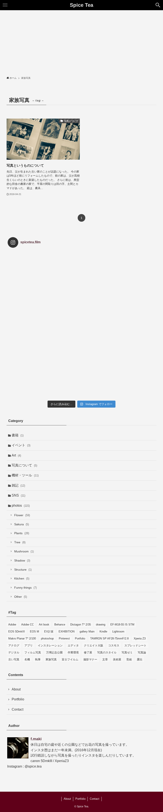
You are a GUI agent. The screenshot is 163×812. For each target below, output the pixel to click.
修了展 (88, 652)
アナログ (13, 645)
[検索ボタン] (158, 5)
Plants (21, 533)
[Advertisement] (81, 42)
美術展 (117, 659)
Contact (17, 709)
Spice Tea (81, 5)
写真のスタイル (107, 652)
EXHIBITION (66, 631)
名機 (27, 659)
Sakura (21, 524)
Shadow (22, 560)
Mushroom (24, 551)
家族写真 (51, 659)
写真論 (142, 652)
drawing (100, 624)
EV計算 (48, 631)
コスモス (113, 645)
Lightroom (118, 631)
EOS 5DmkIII (16, 631)
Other (20, 596)
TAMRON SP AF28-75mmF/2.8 (109, 638)
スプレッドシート (135, 645)
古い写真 (13, 659)
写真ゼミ (127, 652)
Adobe (12, 624)
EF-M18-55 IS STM (122, 624)
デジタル (13, 652)
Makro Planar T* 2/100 (22, 638)
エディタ (73, 645)
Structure (23, 569)
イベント (21, 445)
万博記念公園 (54, 652)
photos (21, 505)
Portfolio (80, 638)
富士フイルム (70, 659)
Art (16, 455)
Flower (22, 515)
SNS (18, 495)
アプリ (28, 645)
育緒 (129, 659)
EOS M (34, 631)
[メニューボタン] (5, 5)
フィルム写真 (32, 652)
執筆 (38, 659)
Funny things (25, 587)
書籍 (18, 435)
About (16, 689)
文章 (105, 659)
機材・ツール (25, 475)
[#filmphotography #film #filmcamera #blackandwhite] (32, 275)
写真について (24, 465)
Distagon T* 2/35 (80, 624)
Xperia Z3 (140, 638)
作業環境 (73, 652)
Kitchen (21, 578)
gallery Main (87, 631)
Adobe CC (27, 624)
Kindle (103, 631)
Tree (19, 542)
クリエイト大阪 (93, 645)
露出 (139, 659)
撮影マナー (90, 659)
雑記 (18, 485)
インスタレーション (50, 645)
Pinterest (64, 638)
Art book (44, 624)
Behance (59, 624)
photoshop (47, 638)
